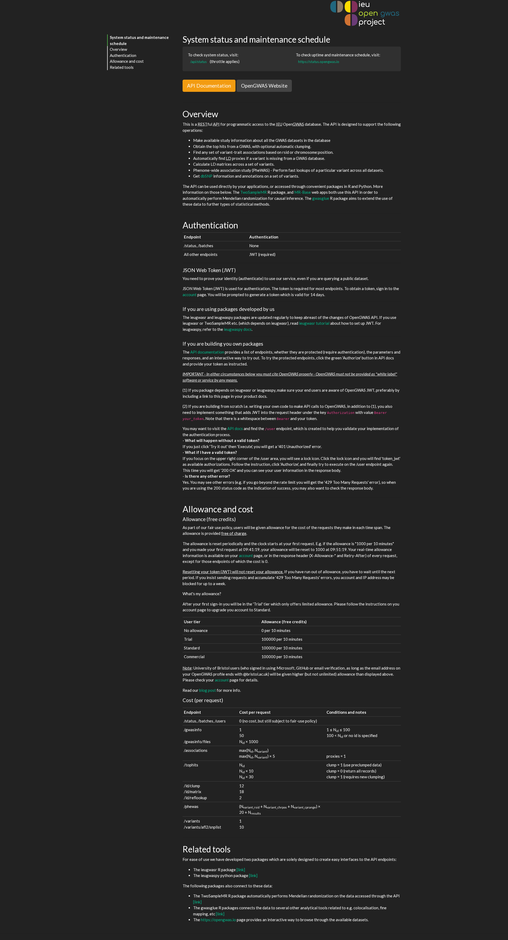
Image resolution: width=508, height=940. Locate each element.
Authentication (123, 55)
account (190, 294)
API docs (235, 428)
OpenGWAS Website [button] (264, 86)
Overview (118, 49)
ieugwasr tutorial (314, 323)
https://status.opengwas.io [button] (318, 62)
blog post (207, 690)
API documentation (207, 352)
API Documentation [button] (209, 86)
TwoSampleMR (253, 192)
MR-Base (302, 192)
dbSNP (206, 176)
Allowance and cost (127, 61)
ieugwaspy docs (238, 329)
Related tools (122, 67)
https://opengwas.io (218, 919)
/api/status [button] (198, 62)
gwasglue (320, 198)
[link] (241, 869)
